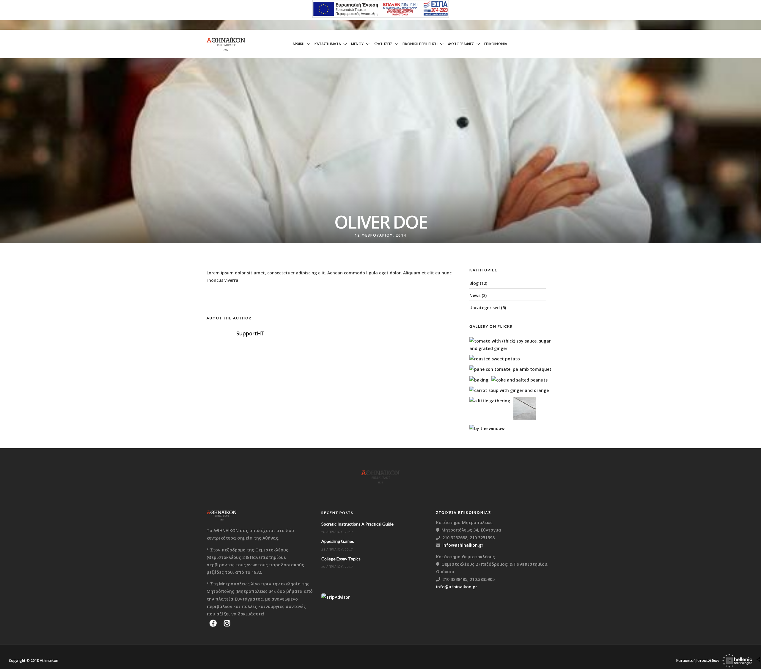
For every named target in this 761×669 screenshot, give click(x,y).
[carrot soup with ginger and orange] (509, 390)
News (474, 295)
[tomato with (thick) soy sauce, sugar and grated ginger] (513, 348)
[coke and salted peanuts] (519, 380)
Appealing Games (337, 541)
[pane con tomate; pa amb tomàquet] (510, 369)
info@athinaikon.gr (462, 545)
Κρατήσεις (383, 43)
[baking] (478, 380)
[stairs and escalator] (524, 418)
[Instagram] (227, 623)
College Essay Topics (341, 558)
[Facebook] (213, 623)
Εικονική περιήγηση (420, 43)
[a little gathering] (489, 401)
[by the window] (486, 428)
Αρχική (298, 43)
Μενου (357, 43)
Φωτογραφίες (461, 43)
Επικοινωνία (495, 43)
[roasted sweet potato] (494, 359)
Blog (474, 283)
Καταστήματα (328, 43)
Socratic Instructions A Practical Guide (357, 523)
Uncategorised (484, 307)
